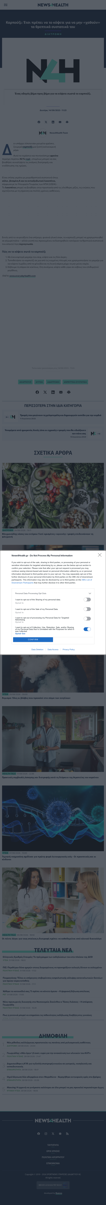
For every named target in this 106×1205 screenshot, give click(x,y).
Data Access (53, 649)
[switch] (87, 599)
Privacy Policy (69, 649)
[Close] (100, 555)
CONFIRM (33, 640)
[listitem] (53, 593)
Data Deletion (37, 649)
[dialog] (53, 602)
